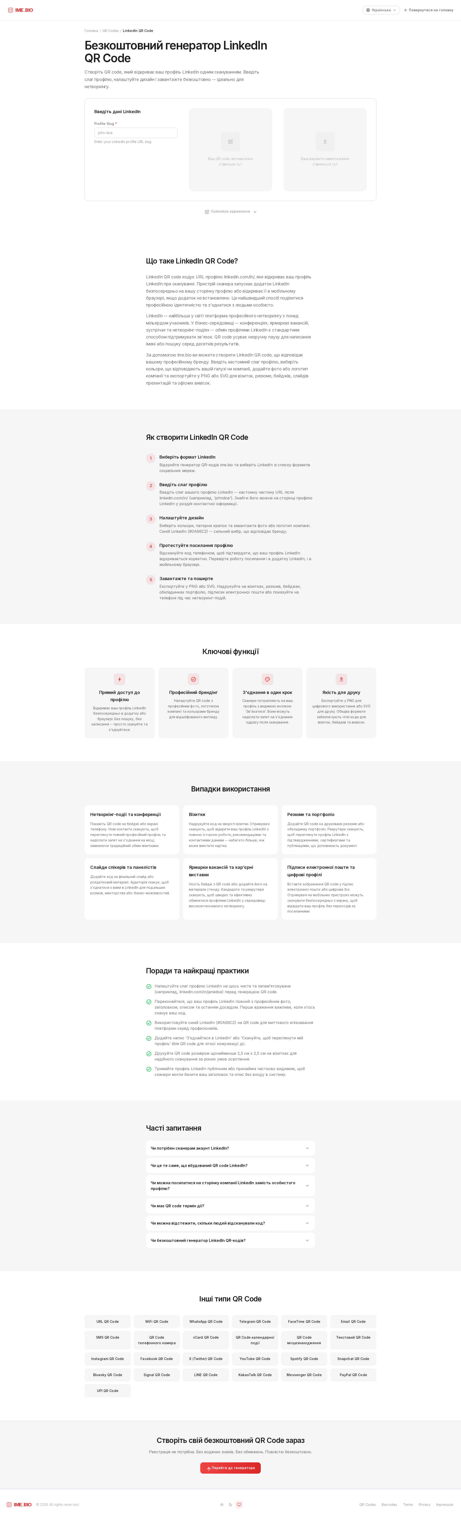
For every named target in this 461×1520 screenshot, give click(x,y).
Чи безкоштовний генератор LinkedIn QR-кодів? (230, 1240)
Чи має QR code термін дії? (230, 1206)
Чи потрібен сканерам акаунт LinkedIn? (230, 1148)
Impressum (444, 1504)
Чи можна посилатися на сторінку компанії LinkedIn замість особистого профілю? (230, 1185)
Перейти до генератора (230, 1469)
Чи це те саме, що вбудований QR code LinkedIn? (230, 1165)
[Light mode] (222, 1504)
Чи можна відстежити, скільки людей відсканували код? (230, 1223)
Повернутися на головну (428, 10)
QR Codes (111, 31)
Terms (408, 1504)
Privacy (425, 1504)
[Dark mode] (230, 1504)
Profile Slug (105, 124)
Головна (91, 31)
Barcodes (389, 1504)
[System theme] (239, 1504)
